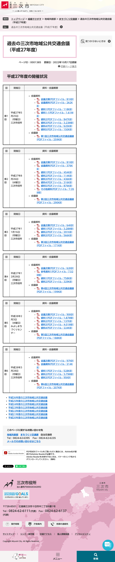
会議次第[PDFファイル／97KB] (57, 361)
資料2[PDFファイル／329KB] (56, 282)
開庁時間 (15, 524)
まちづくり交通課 (68, 19)
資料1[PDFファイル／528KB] (56, 371)
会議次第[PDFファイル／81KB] (57, 99)
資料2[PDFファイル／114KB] (56, 176)
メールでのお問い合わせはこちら (24, 441)
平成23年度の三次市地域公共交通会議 (27, 407)
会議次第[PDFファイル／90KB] (57, 314)
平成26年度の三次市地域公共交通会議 (27, 397)
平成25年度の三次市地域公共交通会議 (27, 401)
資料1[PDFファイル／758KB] (56, 278)
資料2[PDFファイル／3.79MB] (57, 374)
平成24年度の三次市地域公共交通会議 (27, 404)
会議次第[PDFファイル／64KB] (57, 225)
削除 (61, 26)
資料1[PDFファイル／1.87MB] (57, 318)
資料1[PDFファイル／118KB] (56, 109)
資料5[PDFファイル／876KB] (56, 186)
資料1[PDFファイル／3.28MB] (57, 229)
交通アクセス (46, 534)
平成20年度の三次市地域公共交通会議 (27, 418)
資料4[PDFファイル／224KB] (56, 328)
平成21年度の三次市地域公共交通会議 (27, 414)
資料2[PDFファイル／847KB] (56, 119)
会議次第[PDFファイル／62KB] (57, 268)
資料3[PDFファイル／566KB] (56, 235)
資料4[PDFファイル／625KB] (56, 126)
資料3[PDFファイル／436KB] (56, 179)
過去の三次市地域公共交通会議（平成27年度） (35, 27)
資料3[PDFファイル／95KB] (56, 377)
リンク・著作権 (27, 534)
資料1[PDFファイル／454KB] (56, 172)
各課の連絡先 (62, 524)
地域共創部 (12, 435)
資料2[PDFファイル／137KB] (56, 321)
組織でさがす (34, 19)
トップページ (18, 19)
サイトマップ (9, 534)
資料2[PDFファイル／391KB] (56, 232)
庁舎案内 (38, 524)
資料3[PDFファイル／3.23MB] (57, 123)
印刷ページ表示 (69, 66)
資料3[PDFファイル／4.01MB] (57, 324)
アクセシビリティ (83, 534)
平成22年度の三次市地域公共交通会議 (27, 411)
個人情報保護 (63, 534)
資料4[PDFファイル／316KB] (56, 182)
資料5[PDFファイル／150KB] (56, 129)
